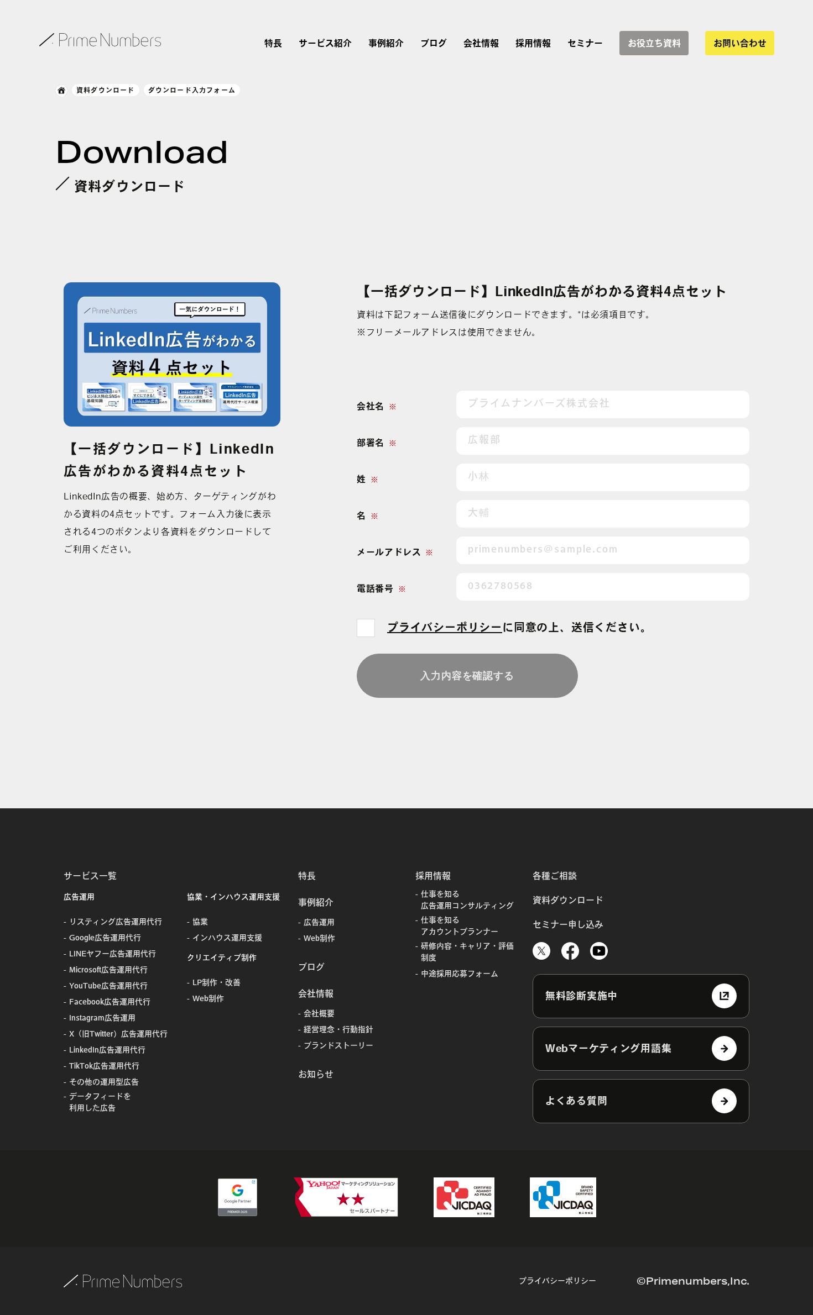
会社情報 (481, 43)
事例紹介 (386, 43)
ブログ (433, 43)
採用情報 (533, 43)
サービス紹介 (325, 43)
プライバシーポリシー (444, 627)
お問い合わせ (740, 43)
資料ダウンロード (105, 90)
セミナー (585, 43)
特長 (273, 43)
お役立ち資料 (654, 43)
